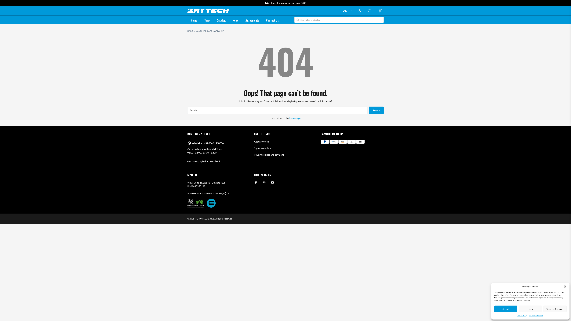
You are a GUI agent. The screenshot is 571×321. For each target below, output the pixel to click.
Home (194, 20)
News (235, 20)
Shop (207, 20)
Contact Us (272, 20)
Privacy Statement (536, 316)
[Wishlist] (370, 10)
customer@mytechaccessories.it (203, 161)
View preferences (555, 309)
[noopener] (256, 183)
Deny (530, 309)
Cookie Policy (522, 316)
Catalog (221, 20)
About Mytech (261, 141)
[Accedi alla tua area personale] (360, 10)
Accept (505, 309)
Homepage (295, 118)
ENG (345, 10)
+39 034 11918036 (208, 143)
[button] (565, 286)
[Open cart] (380, 10)
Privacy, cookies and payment (269, 154)
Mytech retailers (262, 148)
